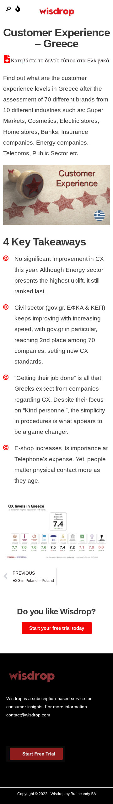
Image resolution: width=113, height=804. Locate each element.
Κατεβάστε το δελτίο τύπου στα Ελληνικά (60, 61)
